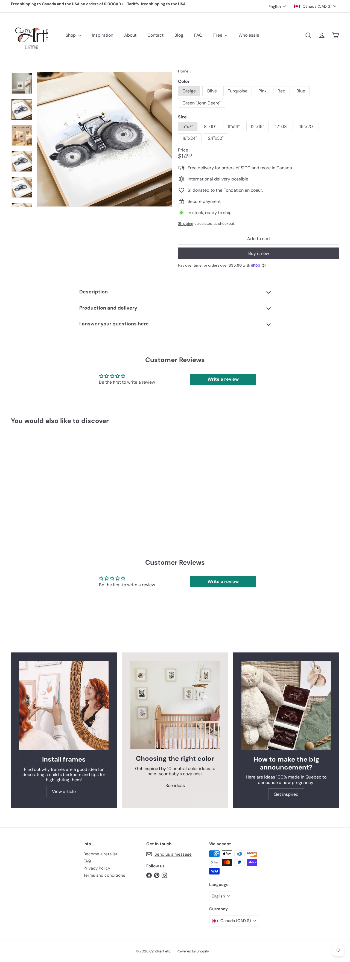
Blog (178, 35)
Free (218, 35)
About (130, 35)
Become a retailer (100, 854)
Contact (155, 35)
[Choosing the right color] (175, 705)
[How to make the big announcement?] (286, 705)
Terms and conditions (104, 875)
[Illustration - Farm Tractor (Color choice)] (36, 475)
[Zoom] (104, 139)
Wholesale (248, 35)
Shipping (185, 223)
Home (183, 71)
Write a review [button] (223, 379)
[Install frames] (64, 705)
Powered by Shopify (193, 951)
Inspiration (102, 35)
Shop (71, 35)
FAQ (198, 35)
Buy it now (258, 253)
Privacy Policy (96, 868)
